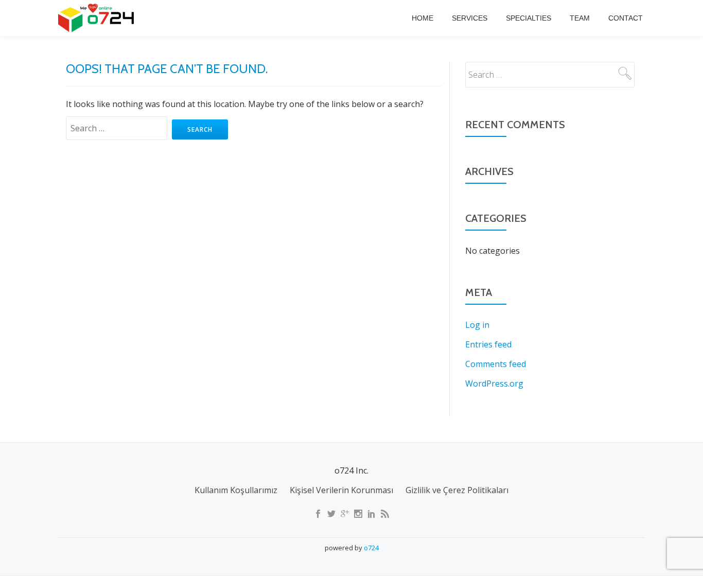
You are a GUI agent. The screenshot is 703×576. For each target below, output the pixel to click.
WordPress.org (494, 383)
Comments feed (495, 364)
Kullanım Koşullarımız (236, 490)
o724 (371, 547)
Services (469, 18)
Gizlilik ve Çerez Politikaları (457, 490)
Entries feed (488, 344)
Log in (477, 324)
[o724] (97, 18)
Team (580, 18)
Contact (625, 18)
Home (422, 18)
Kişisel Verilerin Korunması (341, 490)
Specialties (528, 18)
